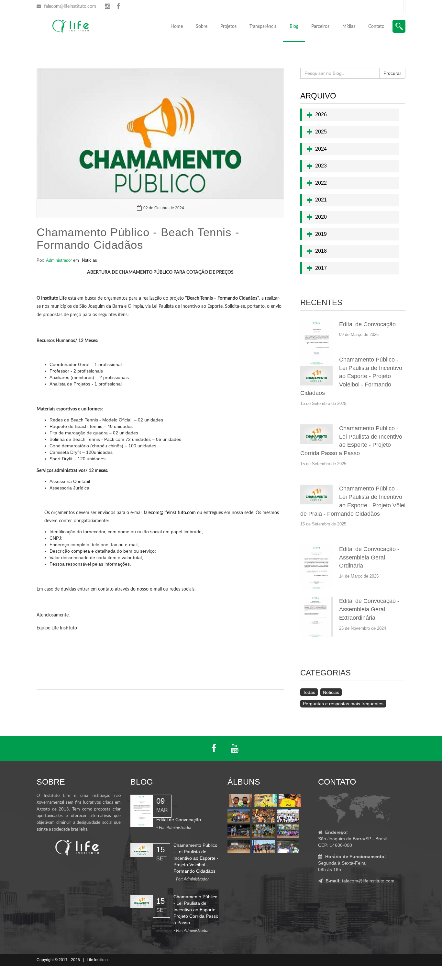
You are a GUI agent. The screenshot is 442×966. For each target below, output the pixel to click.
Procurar (392, 73)
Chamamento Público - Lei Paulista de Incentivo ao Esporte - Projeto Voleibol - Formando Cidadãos (351, 376)
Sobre (201, 26)
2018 (320, 251)
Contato (376, 26)
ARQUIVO (318, 95)
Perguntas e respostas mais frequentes (343, 703)
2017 (320, 268)
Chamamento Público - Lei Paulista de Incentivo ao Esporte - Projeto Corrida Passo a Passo (195, 909)
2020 (320, 217)
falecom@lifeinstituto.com (70, 6)
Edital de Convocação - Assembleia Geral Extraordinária (369, 609)
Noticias (89, 260)
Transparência (263, 26)
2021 (320, 199)
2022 (320, 183)
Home (177, 26)
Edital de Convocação (367, 324)
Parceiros (320, 26)
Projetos (228, 26)
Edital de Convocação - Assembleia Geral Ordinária (369, 557)
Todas (309, 692)
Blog (294, 26)
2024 (320, 149)
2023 (320, 165)
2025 (320, 131)
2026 (320, 114)
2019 (320, 234)
